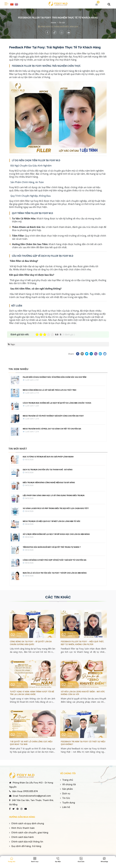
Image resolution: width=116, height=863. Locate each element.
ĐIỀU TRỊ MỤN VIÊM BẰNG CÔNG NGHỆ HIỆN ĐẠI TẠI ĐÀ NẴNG (49, 483)
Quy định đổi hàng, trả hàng (26, 846)
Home (53, 22)
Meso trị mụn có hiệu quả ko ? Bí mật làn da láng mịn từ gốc (51, 521)
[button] (77, 354)
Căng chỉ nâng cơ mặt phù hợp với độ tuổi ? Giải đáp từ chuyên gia (54, 560)
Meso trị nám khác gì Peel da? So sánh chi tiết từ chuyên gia (52, 429)
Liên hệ (66, 807)
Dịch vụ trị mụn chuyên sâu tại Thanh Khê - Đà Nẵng (47, 470)
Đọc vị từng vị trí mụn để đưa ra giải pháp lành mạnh (48, 457)
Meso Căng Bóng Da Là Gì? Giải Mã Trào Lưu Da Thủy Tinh (49, 390)
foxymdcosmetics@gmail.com (35, 795)
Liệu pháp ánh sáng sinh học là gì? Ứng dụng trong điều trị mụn (53, 495)
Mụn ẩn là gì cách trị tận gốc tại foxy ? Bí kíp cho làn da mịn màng (55, 573)
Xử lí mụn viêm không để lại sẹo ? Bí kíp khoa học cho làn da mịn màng (56, 534)
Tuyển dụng (68, 802)
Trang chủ (67, 780)
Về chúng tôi (69, 784)
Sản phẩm (67, 789)
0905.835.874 (30, 791)
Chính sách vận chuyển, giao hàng (29, 832)
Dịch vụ (66, 793)
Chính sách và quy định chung (27, 823)
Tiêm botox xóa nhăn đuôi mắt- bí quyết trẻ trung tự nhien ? (52, 547)
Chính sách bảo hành (22, 837)
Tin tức (62, 22)
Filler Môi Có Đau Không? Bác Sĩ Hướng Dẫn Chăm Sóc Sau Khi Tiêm (54, 377)
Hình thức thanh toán (23, 828)
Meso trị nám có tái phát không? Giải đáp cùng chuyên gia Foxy (53, 416)
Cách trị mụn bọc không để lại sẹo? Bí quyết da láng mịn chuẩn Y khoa (57, 403)
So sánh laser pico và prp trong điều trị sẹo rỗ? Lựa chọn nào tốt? (56, 508)
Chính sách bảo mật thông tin (27, 841)
